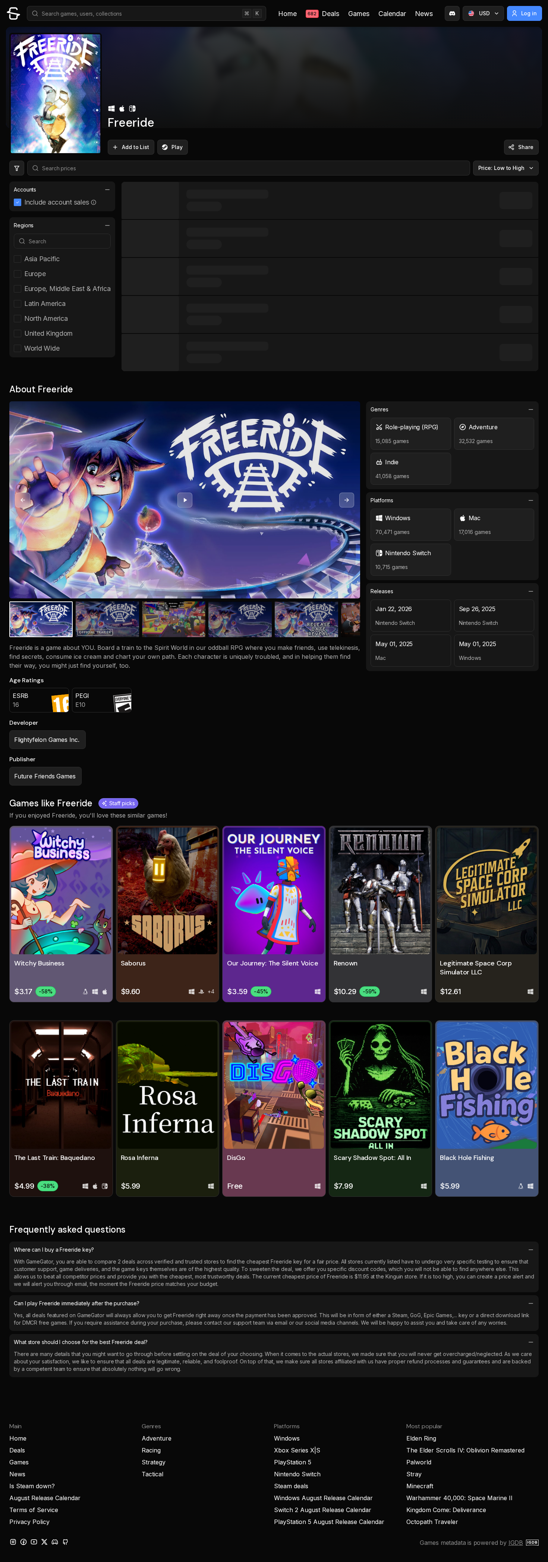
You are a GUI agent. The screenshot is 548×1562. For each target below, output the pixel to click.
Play (177, 147)
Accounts (25, 189)
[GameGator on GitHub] (65, 1542)
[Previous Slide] (22, 500)
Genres (379, 409)
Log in (529, 13)
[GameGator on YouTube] (34, 1542)
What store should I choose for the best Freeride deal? (80, 1342)
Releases (382, 591)
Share (525, 147)
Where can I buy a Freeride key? (54, 1249)
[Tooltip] (93, 202)
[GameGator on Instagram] (13, 1542)
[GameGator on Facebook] (23, 1542)
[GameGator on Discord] (452, 13)
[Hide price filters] (16, 168)
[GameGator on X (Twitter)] (44, 1542)
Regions (24, 225)
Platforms (382, 500)
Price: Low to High (501, 168)
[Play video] (184, 500)
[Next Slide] (346, 500)
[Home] (13, 13)
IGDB (515, 1542)
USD (484, 13)
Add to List (135, 147)
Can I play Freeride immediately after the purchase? (76, 1303)
